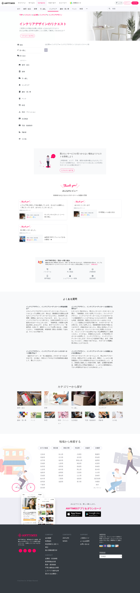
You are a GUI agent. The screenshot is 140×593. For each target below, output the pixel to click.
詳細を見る (94, 264)
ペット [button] (74, 9)
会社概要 (48, 538)
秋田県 (42, 466)
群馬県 (42, 481)
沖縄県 (97, 481)
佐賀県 (97, 463)
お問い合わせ (84, 544)
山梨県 (61, 463)
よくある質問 (84, 541)
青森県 (42, 457)
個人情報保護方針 (51, 550)
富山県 (61, 454)
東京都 (55, 448)
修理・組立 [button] (27, 9)
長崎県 (97, 466)
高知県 (97, 457)
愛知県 (61, 475)
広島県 (79, 472)
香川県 (79, 481)
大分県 (97, 472)
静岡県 (61, 472)
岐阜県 (61, 469)
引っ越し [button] (43, 9)
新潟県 (42, 487)
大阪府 (87, 448)
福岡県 (97, 460)
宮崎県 (97, 475)
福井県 (61, 460)
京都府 (97, 448)
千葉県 (42, 484)
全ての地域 (44, 448)
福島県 (42, 472)
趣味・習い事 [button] (64, 9)
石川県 (61, 457)
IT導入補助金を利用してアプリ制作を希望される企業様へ (52, 571)
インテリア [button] (53, 9)
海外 (97, 484)
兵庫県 (79, 454)
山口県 (79, 475)
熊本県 (97, 469)
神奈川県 (66, 448)
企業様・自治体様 (51, 558)
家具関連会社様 (50, 561)
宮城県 (42, 463)
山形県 (42, 469)
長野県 (61, 466)
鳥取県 (79, 463)
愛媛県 (97, 454)
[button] (119, 3)
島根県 (79, 466)
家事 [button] (35, 9)
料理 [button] (81, 9)
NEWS (65, 541)
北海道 (42, 454)
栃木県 (42, 478)
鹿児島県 (97, 478)
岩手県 (42, 460)
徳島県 (79, 478)
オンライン (97, 487)
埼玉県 (77, 448)
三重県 (61, 478)
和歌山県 (79, 460)
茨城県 (42, 475)
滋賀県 (61, 481)
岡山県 (79, 469)
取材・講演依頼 (50, 564)
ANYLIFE (66, 538)
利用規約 (48, 541)
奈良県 (79, 457)
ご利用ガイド (84, 538)
